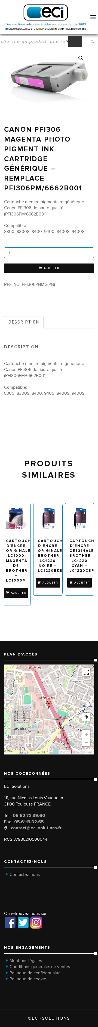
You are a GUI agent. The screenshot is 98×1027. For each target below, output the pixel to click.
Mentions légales (26, 960)
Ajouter (51, 268)
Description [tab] (23, 322)
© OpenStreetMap (82, 752)
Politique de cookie (28, 979)
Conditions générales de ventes (40, 966)
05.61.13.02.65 (29, 822)
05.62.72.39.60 (29, 815)
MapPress (65, 752)
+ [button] (86, 734)
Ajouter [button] (18, 593)
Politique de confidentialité (35, 973)
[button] (81, 58)
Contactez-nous (25, 874)
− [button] (86, 742)
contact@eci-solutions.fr (36, 828)
